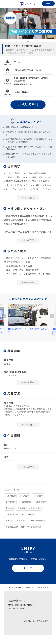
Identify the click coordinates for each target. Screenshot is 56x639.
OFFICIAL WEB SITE (36, 621)
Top (9, 587)
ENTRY (48, 3)
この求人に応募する (28, 104)
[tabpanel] (28, 23)
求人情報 (17, 587)
